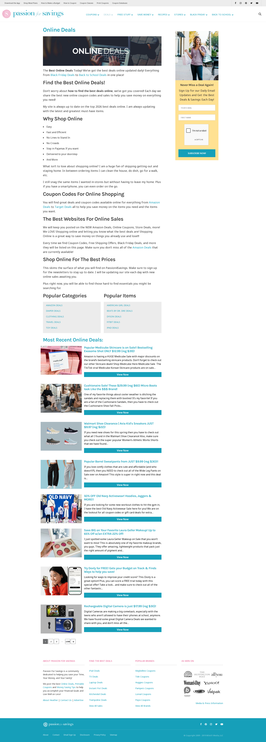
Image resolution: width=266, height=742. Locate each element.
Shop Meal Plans (31, 3)
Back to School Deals (93, 75)
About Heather (50, 700)
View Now (123, 374)
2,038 (68, 641)
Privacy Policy (100, 735)
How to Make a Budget (50, 3)
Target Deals (63, 207)
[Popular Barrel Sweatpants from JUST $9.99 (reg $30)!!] (61, 474)
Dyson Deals (114, 316)
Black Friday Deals (62, 75)
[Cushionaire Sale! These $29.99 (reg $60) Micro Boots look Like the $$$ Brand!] (61, 398)
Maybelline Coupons (145, 670)
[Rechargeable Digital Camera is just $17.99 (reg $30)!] (61, 619)
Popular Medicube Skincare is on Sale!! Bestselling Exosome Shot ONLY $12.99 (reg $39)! (118, 349)
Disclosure (85, 735)
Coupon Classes (86, 3)
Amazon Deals (142, 247)
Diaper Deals (53, 310)
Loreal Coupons (143, 694)
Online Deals (67, 683)
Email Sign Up (70, 735)
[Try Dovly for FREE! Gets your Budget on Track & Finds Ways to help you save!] (61, 581)
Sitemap (113, 735)
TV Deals (93, 676)
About (45, 735)
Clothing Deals (55, 316)
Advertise (78, 700)
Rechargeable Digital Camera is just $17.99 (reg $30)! (120, 606)
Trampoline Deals (98, 699)
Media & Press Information (209, 703)
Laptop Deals (96, 682)
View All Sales (96, 705)
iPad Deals (113, 327)
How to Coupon (70, 3)
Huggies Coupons (144, 682)
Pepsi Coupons (142, 699)
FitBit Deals (113, 322)
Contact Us (66, 700)
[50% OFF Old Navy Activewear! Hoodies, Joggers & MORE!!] (61, 508)
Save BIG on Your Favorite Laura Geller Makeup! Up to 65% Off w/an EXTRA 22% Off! (119, 532)
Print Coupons (103, 3)
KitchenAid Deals (97, 694)
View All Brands (143, 705)
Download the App (12, 3)
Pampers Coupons (144, 688)
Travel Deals (53, 322)
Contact (56, 735)
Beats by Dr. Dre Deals (120, 310)
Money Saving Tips (66, 687)
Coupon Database (119, 3)
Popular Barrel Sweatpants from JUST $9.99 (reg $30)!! (121, 461)
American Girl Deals (118, 305)
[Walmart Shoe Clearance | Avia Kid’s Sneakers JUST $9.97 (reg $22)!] (61, 436)
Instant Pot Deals (98, 688)
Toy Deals (51, 327)
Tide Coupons (142, 676)
